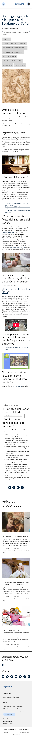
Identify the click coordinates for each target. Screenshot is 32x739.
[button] (9, 714)
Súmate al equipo (12, 729)
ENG (10, 4)
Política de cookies (24, 732)
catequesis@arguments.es (8, 700)
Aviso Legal (5, 732)
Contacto (5, 729)
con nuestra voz (17, 386)
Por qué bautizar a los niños (16, 290)
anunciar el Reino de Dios (17, 247)
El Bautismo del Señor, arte (13, 416)
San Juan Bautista (10, 285)
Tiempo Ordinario (8, 232)
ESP (7, 4)
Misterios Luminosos (11, 405)
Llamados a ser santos (9, 32)
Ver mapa (5, 702)
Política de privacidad (24, 729)
